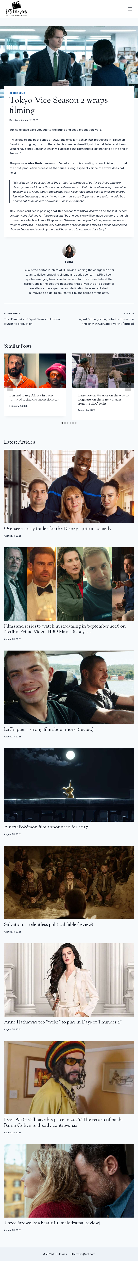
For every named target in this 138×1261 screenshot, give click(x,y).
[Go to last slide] (10, 386)
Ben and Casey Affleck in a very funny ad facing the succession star (34, 397)
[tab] (62, 423)
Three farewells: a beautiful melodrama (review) (52, 1223)
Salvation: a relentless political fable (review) (48, 924)
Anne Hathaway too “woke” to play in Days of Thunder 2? (63, 1022)
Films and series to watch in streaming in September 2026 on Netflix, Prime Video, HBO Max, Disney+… (65, 629)
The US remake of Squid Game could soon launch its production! (32, 318)
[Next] (128, 386)
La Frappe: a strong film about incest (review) (49, 729)
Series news (17, 93)
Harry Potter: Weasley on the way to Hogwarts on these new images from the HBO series (103, 399)
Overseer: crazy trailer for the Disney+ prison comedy (57, 528)
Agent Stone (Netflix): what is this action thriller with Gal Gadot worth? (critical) (106, 318)
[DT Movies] (16, 9)
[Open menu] (130, 8)
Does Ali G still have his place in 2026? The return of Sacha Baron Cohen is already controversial (64, 1122)
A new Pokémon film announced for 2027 (46, 827)
